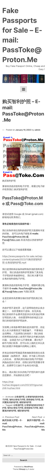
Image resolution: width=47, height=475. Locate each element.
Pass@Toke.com (26, 203)
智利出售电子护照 (17, 399)
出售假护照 (19, 397)
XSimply (22, 469)
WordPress (28, 467)
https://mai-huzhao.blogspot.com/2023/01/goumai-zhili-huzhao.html (22, 385)
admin (37, 130)
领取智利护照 (25, 402)
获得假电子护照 (33, 399)
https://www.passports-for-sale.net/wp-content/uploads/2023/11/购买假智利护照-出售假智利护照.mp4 (22, 259)
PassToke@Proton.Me (14, 236)
